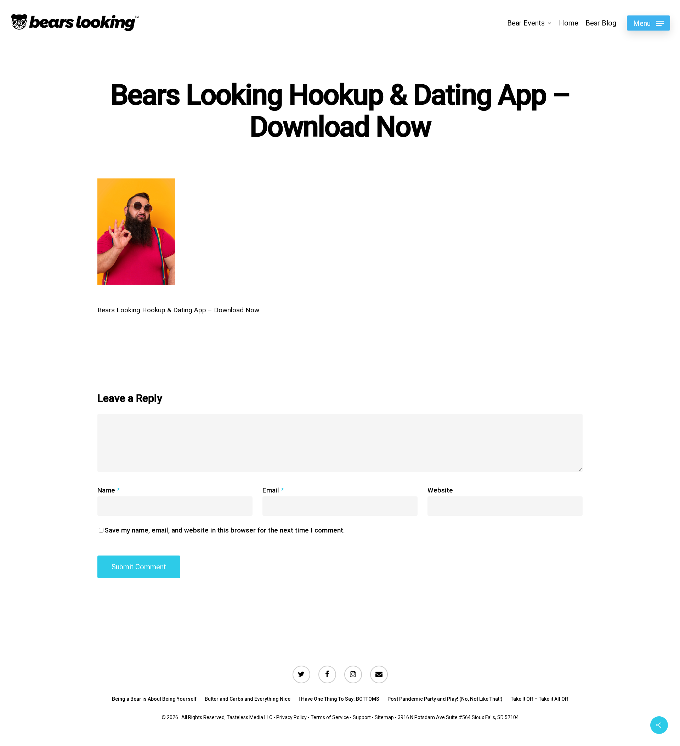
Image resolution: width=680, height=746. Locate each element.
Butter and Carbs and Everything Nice (247, 699)
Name (108, 490)
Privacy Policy (291, 717)
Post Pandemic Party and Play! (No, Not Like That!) (445, 699)
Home (568, 23)
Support (362, 717)
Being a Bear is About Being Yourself (154, 699)
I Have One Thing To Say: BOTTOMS (339, 699)
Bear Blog (600, 23)
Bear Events (526, 23)
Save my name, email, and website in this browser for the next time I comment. (224, 530)
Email (273, 490)
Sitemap (384, 717)
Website (440, 490)
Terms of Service (330, 717)
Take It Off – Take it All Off (539, 699)
